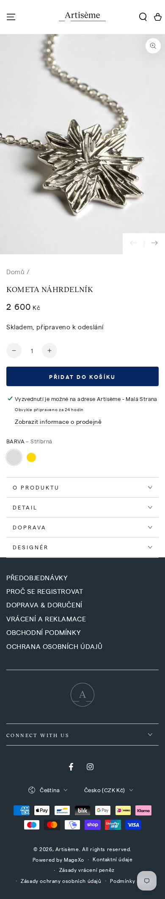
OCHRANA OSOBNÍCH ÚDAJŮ (54, 646)
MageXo (74, 859)
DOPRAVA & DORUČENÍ (44, 604)
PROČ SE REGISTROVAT (44, 591)
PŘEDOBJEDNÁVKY (36, 577)
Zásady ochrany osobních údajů (61, 880)
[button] (142, 17)
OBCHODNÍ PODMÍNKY (43, 632)
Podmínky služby (131, 880)
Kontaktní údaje (112, 859)
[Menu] (11, 17)
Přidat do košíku (82, 376)
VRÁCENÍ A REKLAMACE (46, 618)
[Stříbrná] (14, 457)
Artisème (67, 849)
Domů (15, 271)
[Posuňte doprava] (154, 243)
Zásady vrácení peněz (87, 869)
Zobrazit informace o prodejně (58, 421)
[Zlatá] (31, 457)
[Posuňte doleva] (133, 243)
